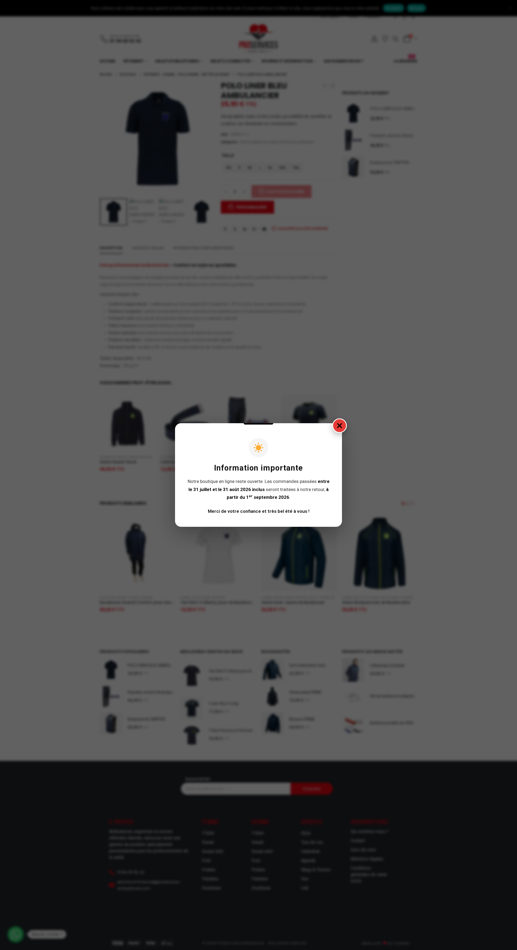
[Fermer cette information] (339, 425)
